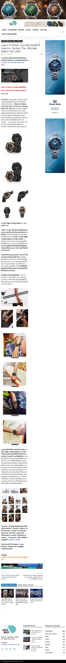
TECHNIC (35, 30)
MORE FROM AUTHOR (25, 585)
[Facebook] (2, 649)
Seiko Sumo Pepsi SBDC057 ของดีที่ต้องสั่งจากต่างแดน (37, 647)
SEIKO (47, 636)
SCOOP (28, 30)
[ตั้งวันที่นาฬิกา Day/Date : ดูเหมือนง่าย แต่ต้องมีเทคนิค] (26, 639)
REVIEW (21, 30)
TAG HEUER (48, 653)
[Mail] (10, 649)
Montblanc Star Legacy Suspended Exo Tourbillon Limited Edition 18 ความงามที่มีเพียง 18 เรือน (33, 577)
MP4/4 (4, 54)
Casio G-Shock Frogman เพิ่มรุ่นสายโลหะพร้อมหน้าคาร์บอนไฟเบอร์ (10, 577)
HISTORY (43, 30)
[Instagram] (6, 649)
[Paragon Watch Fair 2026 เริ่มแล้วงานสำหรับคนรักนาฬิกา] (36, 593)
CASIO (4, 41)
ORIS (46, 647)
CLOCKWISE (12, 30)
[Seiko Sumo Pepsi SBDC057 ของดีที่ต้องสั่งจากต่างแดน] (26, 647)
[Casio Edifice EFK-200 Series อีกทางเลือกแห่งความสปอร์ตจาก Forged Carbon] (7, 593)
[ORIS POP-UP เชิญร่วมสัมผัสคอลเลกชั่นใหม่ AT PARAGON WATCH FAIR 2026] (22, 593)
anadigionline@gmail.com (10, 644)
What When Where (9, 34)
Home (4, 30)
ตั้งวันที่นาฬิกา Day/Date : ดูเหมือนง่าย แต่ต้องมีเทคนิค (36, 639)
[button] (63, 32)
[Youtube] (14, 649)
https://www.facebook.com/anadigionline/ (14, 558)
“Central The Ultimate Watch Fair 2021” (12, 63)
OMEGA (47, 650)
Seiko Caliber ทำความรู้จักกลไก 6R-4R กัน (36, 631)
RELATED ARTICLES (9, 585)
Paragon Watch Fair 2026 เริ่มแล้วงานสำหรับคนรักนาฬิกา (36, 600)
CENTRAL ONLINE (14, 540)
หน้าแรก (3, 38)
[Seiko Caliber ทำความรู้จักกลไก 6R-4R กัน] (26, 632)
